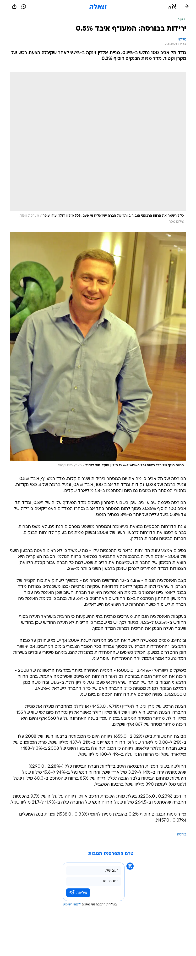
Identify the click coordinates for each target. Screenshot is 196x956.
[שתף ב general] (14, 6)
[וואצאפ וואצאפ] (23, 6)
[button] (172, 6)
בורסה (181, 834)
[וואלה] (98, 6)
